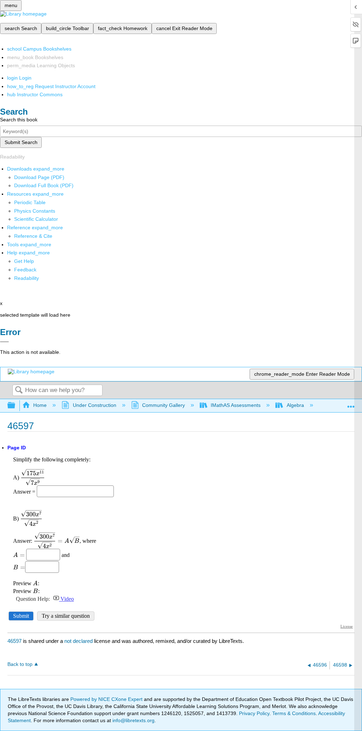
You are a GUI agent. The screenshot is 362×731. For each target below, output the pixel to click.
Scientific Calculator (36, 219)
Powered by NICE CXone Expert (107, 699)
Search (18, 390)
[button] (25, 269)
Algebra (295, 405)
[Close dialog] (4, 341)
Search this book (18, 119)
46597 (14, 641)
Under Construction (94, 405)
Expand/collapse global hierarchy (16, 405)
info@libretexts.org (132, 720)
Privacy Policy (254, 713)
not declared (79, 641)
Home (40, 405)
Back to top (20, 664)
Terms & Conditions (294, 713)
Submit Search (21, 142)
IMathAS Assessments (235, 405)
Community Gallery (163, 405)
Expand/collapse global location (351, 403)
